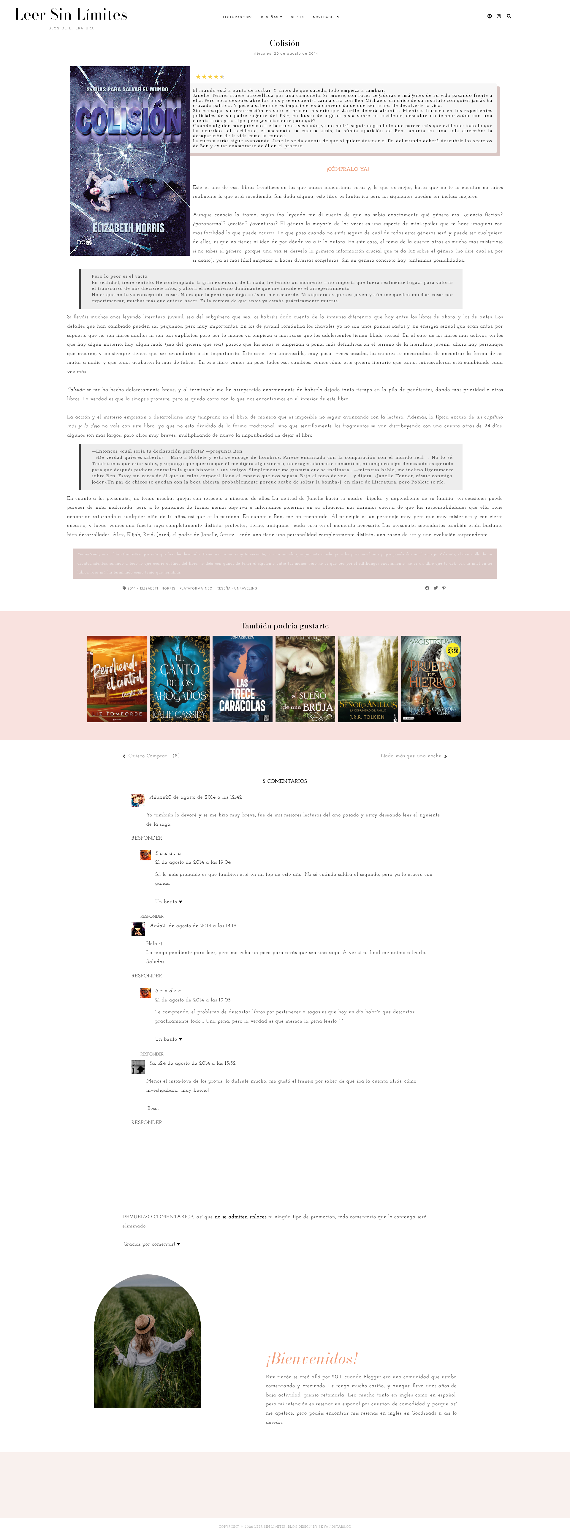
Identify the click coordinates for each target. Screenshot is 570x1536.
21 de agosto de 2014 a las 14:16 (199, 925)
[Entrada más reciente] (183, 756)
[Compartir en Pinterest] (444, 588)
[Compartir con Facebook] (427, 588)
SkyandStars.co (335, 1527)
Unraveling (245, 588)
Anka (155, 925)
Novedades (324, 17)
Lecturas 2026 (238, 17)
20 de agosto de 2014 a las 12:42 (203, 797)
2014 (132, 588)
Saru (154, 1063)
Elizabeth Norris (157, 588)
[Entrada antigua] (378, 756)
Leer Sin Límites (71, 14)
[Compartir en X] (436, 588)
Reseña (224, 588)
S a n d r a (168, 853)
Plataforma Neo (196, 588)
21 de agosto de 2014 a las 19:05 (193, 1000)
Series (298, 17)
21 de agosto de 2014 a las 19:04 (193, 862)
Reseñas (269, 17)
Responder (147, 838)
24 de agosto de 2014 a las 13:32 (198, 1063)
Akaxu (157, 797)
